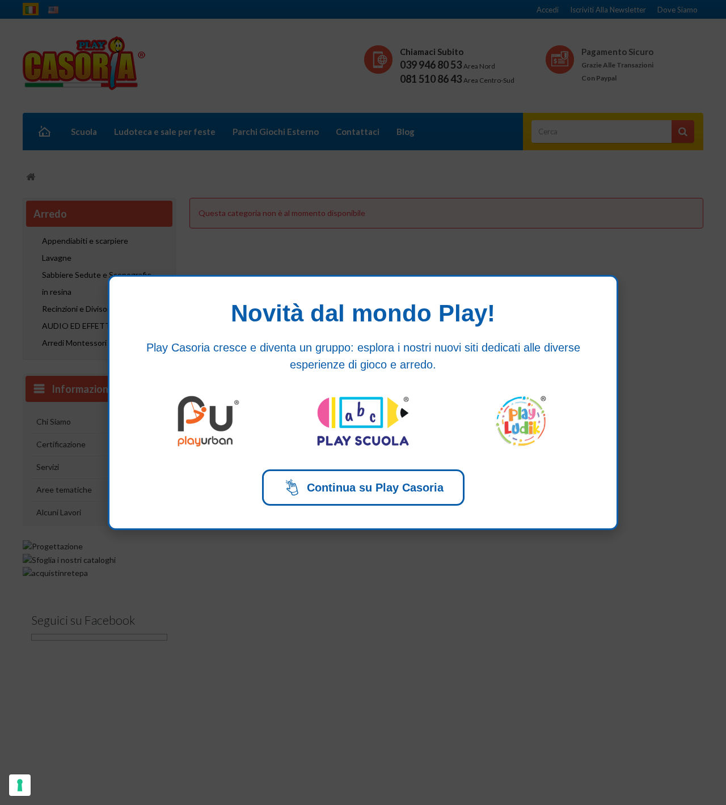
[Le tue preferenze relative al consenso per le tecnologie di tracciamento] (20, 785)
